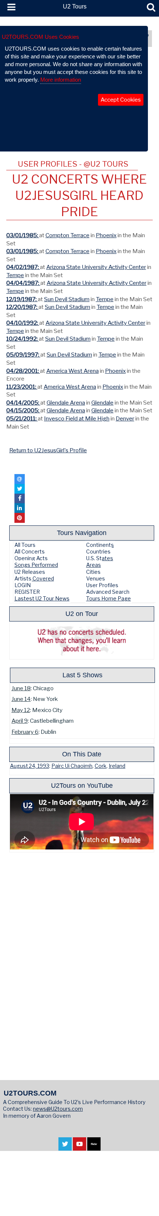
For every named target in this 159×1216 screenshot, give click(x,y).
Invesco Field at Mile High (76, 418)
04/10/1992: (22, 322)
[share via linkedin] (19, 508)
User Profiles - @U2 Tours (73, 163)
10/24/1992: (22, 338)
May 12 (20, 709)
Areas (93, 565)
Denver (125, 418)
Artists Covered (34, 578)
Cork (100, 766)
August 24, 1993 (29, 766)
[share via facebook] (19, 498)
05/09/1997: (23, 354)
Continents (100, 545)
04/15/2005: (23, 410)
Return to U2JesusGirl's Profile (48, 450)
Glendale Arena (66, 402)
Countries (98, 551)
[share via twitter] (19, 489)
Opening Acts (31, 558)
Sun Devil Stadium (66, 299)
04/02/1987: (23, 266)
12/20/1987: (22, 306)
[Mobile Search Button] (151, 7)
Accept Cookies (121, 99)
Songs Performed (36, 565)
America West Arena (72, 370)
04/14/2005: (23, 402)
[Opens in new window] (65, 1146)
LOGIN (22, 585)
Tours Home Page (108, 598)
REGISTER (27, 592)
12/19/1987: (22, 299)
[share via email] (19, 479)
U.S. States (99, 558)
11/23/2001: (21, 386)
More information (60, 79)
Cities (93, 572)
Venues (95, 578)
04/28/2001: (23, 370)
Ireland (117, 766)
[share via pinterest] (19, 517)
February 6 (24, 731)
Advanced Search (107, 592)
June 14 (21, 698)
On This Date (81, 754)
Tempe (15, 275)
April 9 (19, 720)
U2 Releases (29, 572)
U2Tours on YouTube (82, 785)
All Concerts (29, 551)
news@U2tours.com (58, 1109)
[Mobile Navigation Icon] (10, 7)
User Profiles (102, 585)
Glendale (102, 402)
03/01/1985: (22, 235)
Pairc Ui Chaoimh (71, 766)
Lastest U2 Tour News (42, 598)
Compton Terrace (67, 235)
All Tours (24, 545)
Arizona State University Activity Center (96, 266)
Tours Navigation (81, 533)
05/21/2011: (22, 418)
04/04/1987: (23, 282)
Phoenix (106, 235)
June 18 (21, 688)
